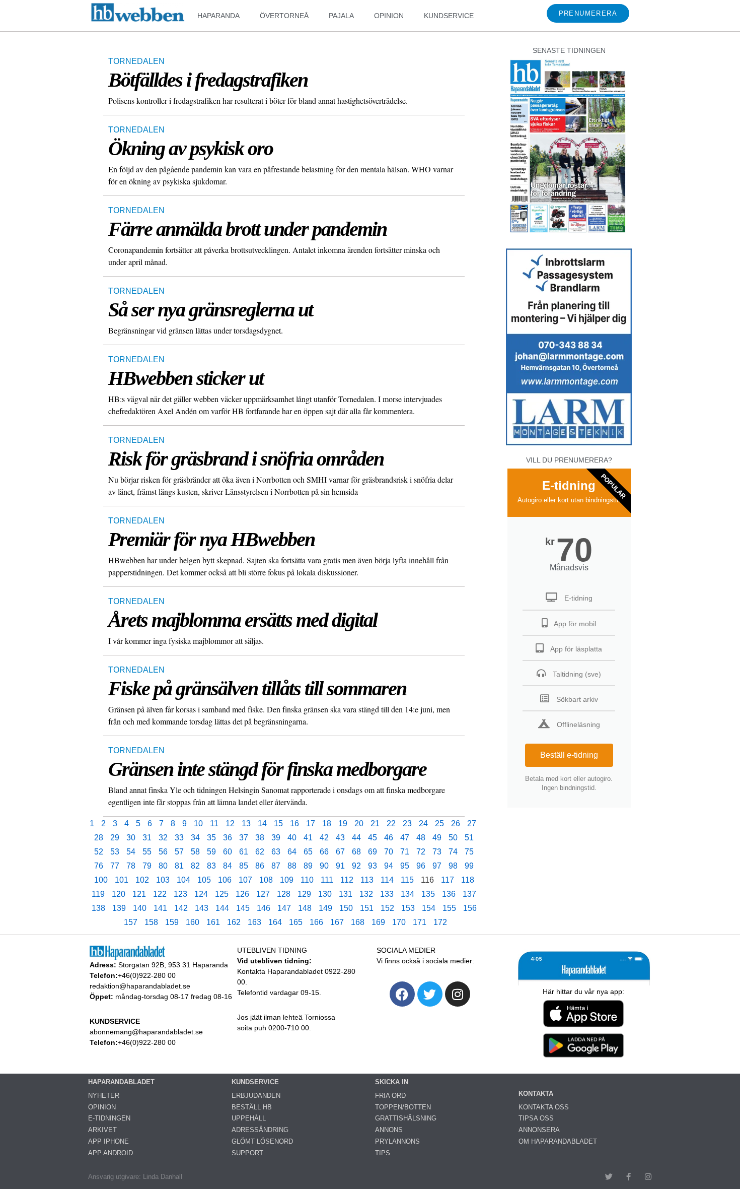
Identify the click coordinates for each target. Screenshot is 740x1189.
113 (367, 880)
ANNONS (389, 1130)
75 (469, 851)
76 (98, 866)
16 (294, 823)
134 (407, 894)
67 (340, 851)
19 (342, 823)
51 (469, 837)
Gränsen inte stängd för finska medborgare (267, 769)
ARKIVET (102, 1130)
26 (455, 823)
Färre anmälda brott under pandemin (247, 229)
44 (356, 837)
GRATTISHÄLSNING (405, 1118)
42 (324, 837)
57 (179, 851)
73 (436, 851)
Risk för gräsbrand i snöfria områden (246, 458)
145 (243, 908)
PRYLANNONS (397, 1141)
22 (391, 823)
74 (453, 851)
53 (114, 851)
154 (428, 908)
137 (469, 894)
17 (310, 823)
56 (163, 851)
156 (470, 908)
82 (195, 866)
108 (266, 880)
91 (340, 866)
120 (118, 894)
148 (305, 908)
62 (259, 851)
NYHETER (103, 1095)
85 (243, 866)
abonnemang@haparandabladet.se (146, 1032)
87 (275, 866)
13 (246, 823)
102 (142, 880)
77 (114, 866)
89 (308, 866)
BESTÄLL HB (252, 1107)
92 (356, 866)
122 (160, 894)
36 (227, 837)
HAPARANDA (218, 16)
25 (439, 823)
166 (316, 922)
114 (387, 880)
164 (275, 922)
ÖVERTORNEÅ (284, 16)
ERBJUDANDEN (256, 1095)
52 (98, 851)
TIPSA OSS (536, 1118)
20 (358, 823)
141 (160, 908)
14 (262, 823)
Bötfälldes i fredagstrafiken (208, 80)
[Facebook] (402, 994)
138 (98, 908)
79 (147, 866)
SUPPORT (247, 1153)
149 (325, 908)
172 (440, 922)
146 (263, 908)
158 (151, 922)
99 (469, 866)
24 (423, 823)
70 (388, 851)
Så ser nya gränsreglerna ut (210, 309)
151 (367, 908)
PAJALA (341, 16)
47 (404, 837)
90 (324, 866)
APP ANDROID (110, 1153)
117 (447, 880)
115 (407, 880)
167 (337, 922)
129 (304, 894)
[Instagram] (457, 994)
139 (119, 908)
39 (275, 837)
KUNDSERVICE (449, 16)
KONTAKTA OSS (544, 1107)
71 (404, 851)
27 (471, 823)
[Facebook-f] (628, 1176)
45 (372, 837)
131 (345, 894)
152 (387, 908)
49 (436, 837)
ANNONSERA (539, 1130)
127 (263, 894)
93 (372, 866)
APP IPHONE (108, 1141)
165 (296, 922)
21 (375, 823)
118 (467, 880)
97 (436, 866)
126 (242, 894)
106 (225, 880)
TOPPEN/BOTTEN (403, 1107)
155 (449, 908)
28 (98, 837)
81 (179, 866)
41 (308, 837)
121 (139, 894)
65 (308, 851)
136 (449, 894)
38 (259, 837)
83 (211, 866)
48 (420, 837)
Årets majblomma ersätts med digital (242, 620)
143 (201, 908)
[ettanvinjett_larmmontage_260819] (569, 444)
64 (292, 851)
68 (356, 851)
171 (419, 922)
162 (234, 922)
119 (98, 894)
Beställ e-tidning (569, 755)
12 (230, 823)
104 (183, 880)
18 (326, 823)
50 (453, 837)
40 (292, 837)
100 (101, 880)
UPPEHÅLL (249, 1118)
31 (147, 837)
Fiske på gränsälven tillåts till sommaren (257, 688)
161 (213, 922)
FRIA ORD (390, 1095)
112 (346, 880)
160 (192, 922)
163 (254, 922)
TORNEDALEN (136, 61)
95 (404, 866)
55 (147, 851)
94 (388, 866)
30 (130, 837)
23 (407, 823)
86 (259, 866)
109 (286, 880)
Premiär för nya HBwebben (211, 539)
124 (201, 894)
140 (139, 908)
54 (130, 851)
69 (372, 851)
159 (172, 922)
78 (130, 866)
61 (243, 851)
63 (275, 851)
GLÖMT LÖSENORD (262, 1141)
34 (195, 837)
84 (227, 866)
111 (327, 880)
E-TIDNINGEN (109, 1118)
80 (163, 866)
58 (195, 851)
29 (114, 837)
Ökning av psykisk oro (190, 148)
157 (130, 922)
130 (325, 894)
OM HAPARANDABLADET (558, 1141)
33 (179, 837)
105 (204, 880)
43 (340, 837)
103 (163, 880)
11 (214, 823)
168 (357, 922)
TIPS (382, 1153)
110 (307, 880)
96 (420, 866)
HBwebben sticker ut (185, 378)
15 (278, 823)
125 (222, 894)
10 (198, 823)
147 (284, 908)
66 (324, 851)
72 (420, 851)
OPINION (389, 16)
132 (366, 894)
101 (121, 880)
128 (283, 894)
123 (180, 894)
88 (292, 866)
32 (163, 837)
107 (245, 880)
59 (211, 851)
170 (399, 922)
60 (227, 851)
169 (378, 922)
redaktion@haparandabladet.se (140, 986)
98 (453, 866)
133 (387, 894)
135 (428, 894)
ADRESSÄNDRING (260, 1130)
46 (388, 837)
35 (211, 837)
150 (346, 908)
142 (181, 908)
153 (408, 908)
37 (243, 837)
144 (222, 908)
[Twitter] (429, 994)
